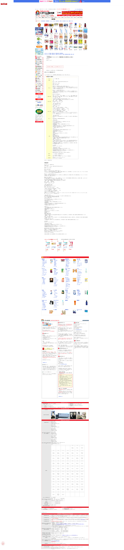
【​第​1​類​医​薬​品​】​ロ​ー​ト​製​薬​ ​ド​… (53, 248)
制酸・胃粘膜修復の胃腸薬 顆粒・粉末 (68, 54)
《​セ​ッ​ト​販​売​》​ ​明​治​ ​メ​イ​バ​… (59, 248)
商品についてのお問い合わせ (51, 70)
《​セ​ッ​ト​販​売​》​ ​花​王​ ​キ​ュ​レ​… (48, 248)
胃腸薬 (57, 54)
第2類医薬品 (61, 53)
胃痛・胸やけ (60, 54)
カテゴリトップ (46, 53)
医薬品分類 (57, 53)
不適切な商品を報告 (60, 70)
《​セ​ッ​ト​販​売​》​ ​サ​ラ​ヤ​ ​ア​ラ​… (71, 248)
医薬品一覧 (53, 53)
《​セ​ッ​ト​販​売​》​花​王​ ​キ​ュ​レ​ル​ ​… (65, 248)
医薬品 (50, 53)
